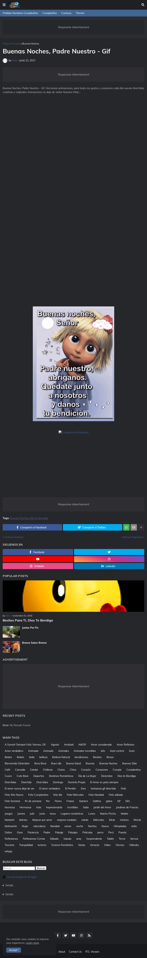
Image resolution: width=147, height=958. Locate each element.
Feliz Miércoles (75, 794)
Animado (48, 751)
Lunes (91, 813)
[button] (4, 5)
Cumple (117, 769)
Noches (92, 826)
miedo (84, 820)
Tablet (110, 838)
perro (100, 832)
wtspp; (8, 851)
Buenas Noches (30, 43)
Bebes (8, 757)
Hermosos (25, 807)
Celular (34, 769)
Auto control (117, 751)
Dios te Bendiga (39, 518)
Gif (118, 801)
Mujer (25, 826)
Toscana (9, 845)
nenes (67, 826)
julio (32, 813)
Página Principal (11, 43)
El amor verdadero (49, 788)
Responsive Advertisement (73, 27)
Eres (83, 788)
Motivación (11, 826)
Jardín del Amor (102, 807)
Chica (73, 769)
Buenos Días (129, 763)
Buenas (90, 763)
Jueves (21, 813)
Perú (111, 832)
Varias (81, 845)
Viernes (119, 845)
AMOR (82, 744)
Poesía (122, 832)
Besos (110, 757)
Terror (122, 838)
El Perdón (70, 788)
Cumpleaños (49, 13)
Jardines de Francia (127, 807)
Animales (63, 751)
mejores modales (67, 820)
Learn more (32, 943)
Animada (33, 751)
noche (79, 826)
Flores (58, 801)
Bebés (20, 757)
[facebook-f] (58, 935)
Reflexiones (11, 838)
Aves (132, 751)
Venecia (94, 845)
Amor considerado (101, 744)
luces (53, 813)
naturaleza (39, 826)
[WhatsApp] (126, 527)
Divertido (26, 782)
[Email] (134, 527)
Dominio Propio (76, 782)
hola (38, 807)
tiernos (134, 838)
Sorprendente (94, 838)
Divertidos (42, 782)
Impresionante (54, 807)
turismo (42, 845)
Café (7, 769)
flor (48, 801)
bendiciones (81, 757)
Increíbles (72, 807)
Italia (86, 807)
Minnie (137, 820)
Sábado (54, 838)
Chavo (61, 769)
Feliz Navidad (96, 794)
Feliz (123, 788)
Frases (70, 801)
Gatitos (97, 801)
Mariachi (9, 820)
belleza (43, 757)
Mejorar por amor (42, 820)
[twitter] (109, 552)
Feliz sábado (116, 794)
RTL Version (92, 951)
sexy (78, 838)
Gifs (127, 801)
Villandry (134, 845)
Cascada (20, 769)
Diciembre (107, 776)
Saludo (67, 838)
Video (107, 845)
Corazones (102, 769)
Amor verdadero (14, 751)
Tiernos (80, 13)
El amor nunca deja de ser (19, 788)
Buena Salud (73, 763)
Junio (42, 813)
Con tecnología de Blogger (21, 877)
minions (124, 820)
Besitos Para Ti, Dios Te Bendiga (28, 620)
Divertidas (10, 782)
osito (134, 826)
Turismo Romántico (62, 845)
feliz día (57, 794)
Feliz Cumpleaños (38, 794)
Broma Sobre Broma (34, 642)
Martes (23, 820)
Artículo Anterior (13, 537)
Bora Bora (40, 763)
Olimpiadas (120, 826)
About (61, 951)
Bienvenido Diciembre (17, 763)
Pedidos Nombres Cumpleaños (20, 13)
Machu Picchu (108, 813)
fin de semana (33, 801)
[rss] (89, 935)
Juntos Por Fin (30, 627)
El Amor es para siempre (104, 782)
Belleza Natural (61, 757)
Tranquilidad (26, 845)
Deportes (38, 776)
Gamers (83, 801)
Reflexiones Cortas (34, 838)
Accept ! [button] (13, 950)
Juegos (9, 813)
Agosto (55, 744)
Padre (46, 832)
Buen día (56, 763)
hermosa (10, 807)
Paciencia (33, 832)
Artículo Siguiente (132, 537)
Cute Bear (23, 776)
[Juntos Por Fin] (11, 632)
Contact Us (75, 951)
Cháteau (48, 769)
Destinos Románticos (61, 776)
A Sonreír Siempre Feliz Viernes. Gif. (25, 744)
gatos (109, 801)
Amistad (69, 744)
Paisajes (73, 832)
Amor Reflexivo (125, 744)
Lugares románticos (72, 813)
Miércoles (98, 820)
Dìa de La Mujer (87, 776)
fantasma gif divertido (103, 788)
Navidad (55, 826)
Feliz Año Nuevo (14, 794)
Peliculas (87, 832)
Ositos (8, 832)
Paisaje (59, 832)
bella (31, 757)
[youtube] (38, 559)
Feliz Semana (12, 801)
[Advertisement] (73, 156)
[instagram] (109, 559)
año (103, 751)
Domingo (58, 782)
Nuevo (105, 826)
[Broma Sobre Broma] (11, 647)
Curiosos (66, 13)
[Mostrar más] (141, 527)
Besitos (97, 757)
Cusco (8, 776)
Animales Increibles (85, 751)
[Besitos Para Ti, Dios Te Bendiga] (73, 596)
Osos (20, 832)
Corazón (86, 769)
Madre (124, 813)
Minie (112, 820)
